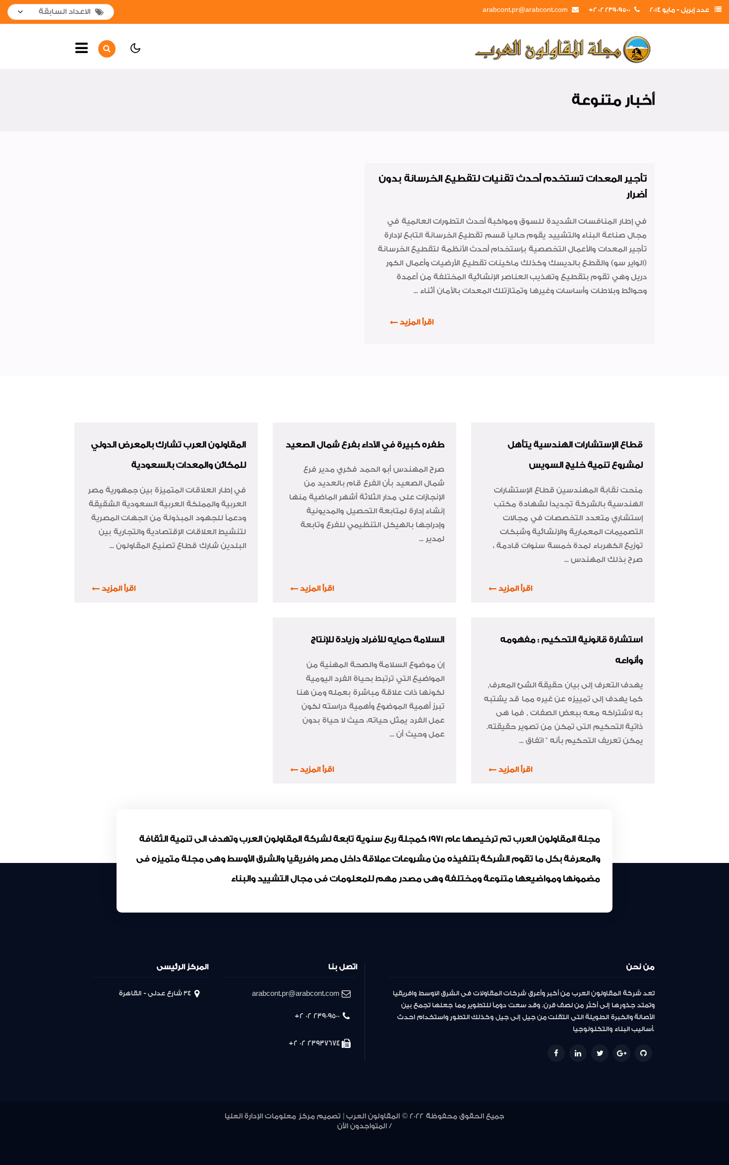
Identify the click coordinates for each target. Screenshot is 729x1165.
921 (474, 1137)
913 (575, 1137)
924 (431, 1137)
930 (344, 1137)
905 (647, 1137)
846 (388, 1149)
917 (525, 1137)
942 (171, 1137)
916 (538, 1137)
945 (127, 1137)
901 (351, 1149)
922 (461, 1137)
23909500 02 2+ (609, 9)
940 (197, 1137)
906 (634, 1137)
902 (339, 1149)
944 (142, 1137)
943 (156, 1137)
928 (372, 1137)
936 (256, 1137)
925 (417, 1137)
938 (226, 1137)
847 (373, 1149)
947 (98, 1137)
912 (588, 1137)
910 (610, 1137)
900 (361, 1149)
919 (499, 1137)
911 (600, 1137)
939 (211, 1137)
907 (621, 1137)
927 (387, 1137)
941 (185, 1137)
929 (358, 1137)
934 (287, 1137)
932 (317, 1137)
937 (241, 1137)
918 (512, 1137)
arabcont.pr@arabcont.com (525, 9)
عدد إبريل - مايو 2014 (679, 9)
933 (302, 1137)
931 (331, 1137)
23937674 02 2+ (314, 1043)
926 (402, 1137)
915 (550, 1137)
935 (272, 1137)
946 (113, 1137)
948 (83, 1137)
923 (446, 1137)
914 (563, 1137)
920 (487, 1137)
